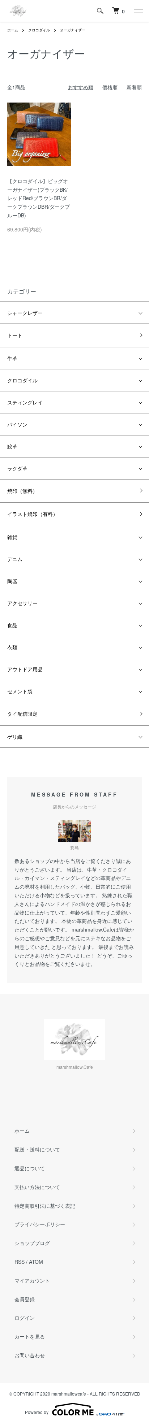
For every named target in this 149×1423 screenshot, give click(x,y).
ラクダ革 (17, 468)
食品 (12, 625)
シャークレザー (25, 312)
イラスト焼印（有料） (32, 513)
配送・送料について (37, 1149)
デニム (14, 559)
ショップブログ (32, 1242)
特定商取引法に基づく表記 (44, 1205)
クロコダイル (39, 29)
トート (14, 335)
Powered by (36, 1412)
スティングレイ (25, 402)
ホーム (12, 29)
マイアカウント (32, 1280)
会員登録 (24, 1299)
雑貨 (12, 537)
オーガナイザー (72, 29)
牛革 (12, 358)
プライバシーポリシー (39, 1224)
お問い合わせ (29, 1355)
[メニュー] (138, 11)
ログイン (24, 1317)
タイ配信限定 (22, 713)
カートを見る (29, 1336)
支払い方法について (37, 1186)
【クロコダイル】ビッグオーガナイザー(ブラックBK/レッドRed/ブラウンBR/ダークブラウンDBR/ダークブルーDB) (38, 198)
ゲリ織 (14, 736)
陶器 (12, 581)
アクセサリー (22, 603)
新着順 (134, 87)
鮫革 (12, 446)
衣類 (12, 647)
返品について (29, 1168)
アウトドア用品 (25, 669)
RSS (19, 1261)
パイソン (17, 424)
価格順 (110, 87)
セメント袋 (20, 691)
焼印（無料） (22, 490)
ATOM (36, 1261)
